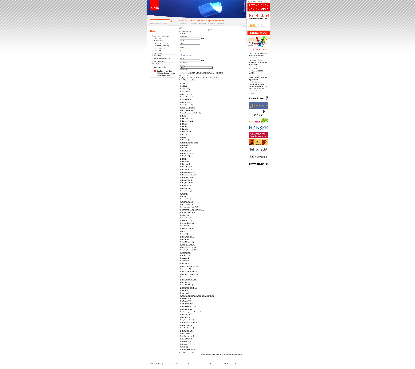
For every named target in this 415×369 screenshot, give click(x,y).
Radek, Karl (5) (185, 269)
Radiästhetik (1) (185, 333)
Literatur (201, 20)
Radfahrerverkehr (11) (188, 306)
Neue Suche (158, 38)
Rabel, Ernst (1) (185, 156)
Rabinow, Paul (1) (186, 180)
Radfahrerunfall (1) (186, 304)
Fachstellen (183, 23)
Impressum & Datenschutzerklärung (228, 364)
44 (193, 80)
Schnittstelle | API (160, 48)
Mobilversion (158, 41)
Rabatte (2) (184, 129)
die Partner (158, 53)
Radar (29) (184, 234)
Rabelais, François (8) (188, 153)
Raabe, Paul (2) (185, 91)
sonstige (216, 77)
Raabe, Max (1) (185, 89)
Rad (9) (183, 231)
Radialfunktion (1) (186, 325)
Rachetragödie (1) (186, 201)
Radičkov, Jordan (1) (187, 336)
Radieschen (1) (185, 344)
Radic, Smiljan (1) (186, 339)
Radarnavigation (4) (187, 236)
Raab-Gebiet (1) (186, 99)
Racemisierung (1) (186, 191)
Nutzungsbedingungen (235, 354)
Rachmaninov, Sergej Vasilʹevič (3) (192, 210)
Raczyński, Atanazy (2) (188, 228)
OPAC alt (157, 51)
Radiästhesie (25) (186, 330)
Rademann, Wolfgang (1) (189, 274)
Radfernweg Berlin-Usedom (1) (191, 312)
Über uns (219, 20)
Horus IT (225, 354)
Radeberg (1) (185, 258)
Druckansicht (154, 23)
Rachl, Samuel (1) (186, 204)
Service (192, 20)
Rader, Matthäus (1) (187, 285)
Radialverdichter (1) (187, 328)
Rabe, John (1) (185, 150)
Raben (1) (183, 158)
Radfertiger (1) (185, 314)
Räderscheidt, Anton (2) (188, 287)
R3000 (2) (183, 86)
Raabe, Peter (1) (186, 94)
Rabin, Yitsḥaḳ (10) (186, 183)
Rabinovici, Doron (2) (187, 172)
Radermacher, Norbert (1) (189, 279)
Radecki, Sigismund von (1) (189, 266)
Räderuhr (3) (184, 293)
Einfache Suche (201, 72)
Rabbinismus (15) (186, 145)
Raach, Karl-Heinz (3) (187, 107)
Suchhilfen (157, 55)
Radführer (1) (185, 317)
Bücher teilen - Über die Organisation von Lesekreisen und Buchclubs (258, 62)
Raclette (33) (184, 226)
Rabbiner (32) (185, 137)
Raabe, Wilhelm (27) (187, 97)
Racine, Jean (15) (186, 218)
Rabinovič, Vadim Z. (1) (188, 175)
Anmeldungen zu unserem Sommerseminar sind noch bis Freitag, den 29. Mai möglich (258, 86)
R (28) (182, 83)
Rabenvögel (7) (185, 161)
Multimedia (211, 23)
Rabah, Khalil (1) (186, 118)
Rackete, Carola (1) (187, 223)
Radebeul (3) (184, 261)
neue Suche (191, 72)
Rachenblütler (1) (186, 199)
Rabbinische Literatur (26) (189, 142)
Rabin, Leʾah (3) (186, 169)
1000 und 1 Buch (158, 61)
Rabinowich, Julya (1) (187, 177)
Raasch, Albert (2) (186, 110)
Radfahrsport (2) (186, 309)
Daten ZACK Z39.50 (161, 43)
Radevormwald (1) (186, 298)
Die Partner (219, 72)
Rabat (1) (183, 123)
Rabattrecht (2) (185, 132)
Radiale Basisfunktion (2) (188, 322)
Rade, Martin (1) (186, 277)
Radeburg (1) (185, 263)
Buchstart (202, 23)
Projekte (210, 20)
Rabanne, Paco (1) (186, 121)
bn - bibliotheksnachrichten (161, 58)
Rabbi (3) (183, 134)
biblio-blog (220, 23)
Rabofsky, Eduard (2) (187, 188)
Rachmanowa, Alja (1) (187, 212)
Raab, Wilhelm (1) (186, 105)
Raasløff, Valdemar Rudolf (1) (190, 113)
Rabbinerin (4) (185, 140)
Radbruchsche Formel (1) (189, 247)
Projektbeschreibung (161, 46)
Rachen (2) (184, 196)
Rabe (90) (183, 148)
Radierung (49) (185, 341)
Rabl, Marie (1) (185, 185)
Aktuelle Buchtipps (158, 64)
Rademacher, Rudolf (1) (188, 271)
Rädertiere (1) (185, 290)
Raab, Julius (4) (185, 102)
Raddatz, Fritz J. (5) (187, 255)
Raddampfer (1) (185, 252)
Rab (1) (183, 115)
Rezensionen (192, 23)
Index (202, 38)
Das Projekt (210, 72)
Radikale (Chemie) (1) (188, 349)
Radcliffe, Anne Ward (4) (188, 250)
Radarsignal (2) (185, 239)
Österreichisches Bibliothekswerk (211, 354)
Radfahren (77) (185, 301)
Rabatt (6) (183, 126)
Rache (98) (184, 193)
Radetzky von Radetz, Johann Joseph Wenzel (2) (197, 295)
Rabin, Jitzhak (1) (186, 167)
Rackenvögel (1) (186, 220)
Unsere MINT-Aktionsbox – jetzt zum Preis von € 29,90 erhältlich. (259, 71)
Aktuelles (183, 20)
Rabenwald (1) (185, 164)
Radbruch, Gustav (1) (187, 244)
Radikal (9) (184, 347)
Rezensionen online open (161, 36)
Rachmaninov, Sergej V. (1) (189, 207)
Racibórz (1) (184, 215)
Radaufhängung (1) (187, 242)
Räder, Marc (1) (185, 282)
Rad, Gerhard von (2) (187, 320)
